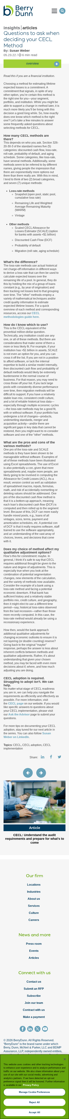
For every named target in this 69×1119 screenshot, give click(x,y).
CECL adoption (32, 744)
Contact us (34, 981)
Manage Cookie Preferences (34, 1092)
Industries (34, 891)
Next (41, 773)
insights (12, 27)
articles (29, 27)
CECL (17, 744)
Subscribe (34, 995)
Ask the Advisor (19, 714)
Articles (34, 957)
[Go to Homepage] (18, 10)
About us (34, 898)
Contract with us (34, 1009)
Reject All (34, 1102)
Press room (34, 943)
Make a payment (34, 1016)
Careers (33, 919)
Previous (28, 773)
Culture (34, 912)
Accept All (34, 1112)
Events (34, 950)
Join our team (34, 1002)
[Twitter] (38, 1029)
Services (34, 905)
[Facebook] (23, 1029)
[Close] (65, 1059)
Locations (34, 884)
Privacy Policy (31, 1085)
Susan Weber (20, 50)
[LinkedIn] (30, 1029)
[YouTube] (45, 1029)
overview (32, 63)
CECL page (16, 703)
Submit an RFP (34, 988)
